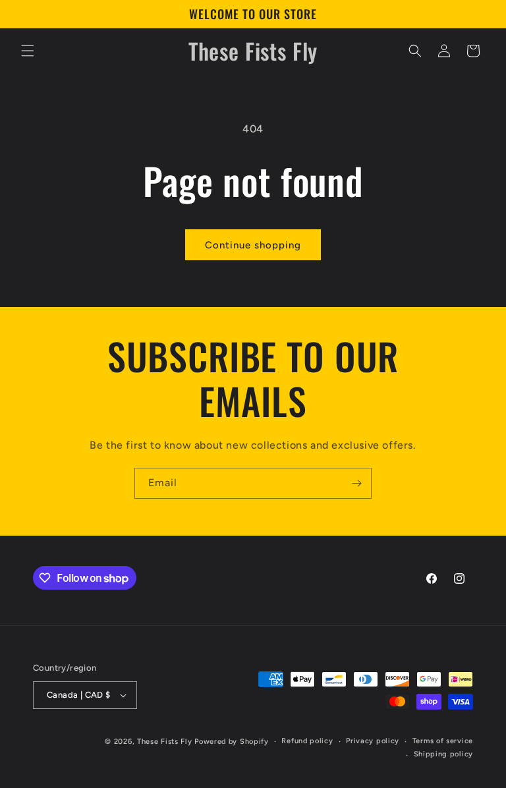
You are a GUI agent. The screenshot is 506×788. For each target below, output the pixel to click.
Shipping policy (444, 754)
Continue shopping (253, 245)
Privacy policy (372, 741)
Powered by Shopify (231, 741)
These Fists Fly (164, 741)
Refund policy (307, 741)
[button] (27, 50)
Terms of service (442, 741)
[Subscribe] (356, 483)
